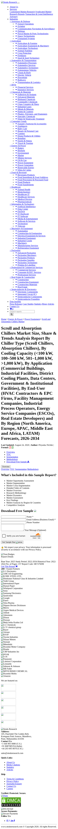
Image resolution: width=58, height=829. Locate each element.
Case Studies (28, 304)
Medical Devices (24, 199)
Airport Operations (25, 24)
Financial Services (25, 87)
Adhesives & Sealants (26, 94)
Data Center (22, 209)
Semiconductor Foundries (28, 299)
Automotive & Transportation (23, 60)
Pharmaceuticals (24, 202)
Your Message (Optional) (35, 530)
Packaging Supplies (26, 260)
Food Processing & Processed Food (32, 180)
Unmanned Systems (26, 38)
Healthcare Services (26, 197)
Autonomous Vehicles (26, 70)
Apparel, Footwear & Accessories (31, 124)
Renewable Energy (25, 167)
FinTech (21, 211)
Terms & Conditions (15, 779)
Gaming (21, 133)
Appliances (22, 126)
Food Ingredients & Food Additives (32, 177)
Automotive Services (26, 65)
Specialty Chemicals (26, 116)
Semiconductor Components (29, 297)
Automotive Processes (27, 63)
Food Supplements (25, 185)
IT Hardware (23, 214)
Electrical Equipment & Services (31, 236)
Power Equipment (25, 163)
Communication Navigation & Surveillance (36, 29)
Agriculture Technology (27, 48)
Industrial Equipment (26, 238)
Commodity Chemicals (27, 102)
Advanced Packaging (26, 253)
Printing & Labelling (26, 265)
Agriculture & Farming (27, 43)
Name (30, 517)
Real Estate (22, 287)
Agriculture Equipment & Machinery (33, 46)
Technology (22, 223)
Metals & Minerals (25, 109)
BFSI (13, 85)
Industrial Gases (24, 107)
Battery (20, 148)
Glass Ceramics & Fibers (28, 104)
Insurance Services (25, 90)
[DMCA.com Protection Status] (11, 806)
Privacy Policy (12, 781)
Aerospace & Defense (20, 21)
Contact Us (14, 306)
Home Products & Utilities (28, 136)
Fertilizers (21, 55)
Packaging (15, 250)
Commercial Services (26, 270)
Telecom (21, 226)
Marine (20, 155)
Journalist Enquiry (14, 784)
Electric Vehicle (24, 75)
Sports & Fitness (24, 141)
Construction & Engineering (29, 233)
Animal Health (23, 189)
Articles (50, 304)
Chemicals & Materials (21, 92)
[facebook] (14, 821)
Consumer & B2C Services (29, 272)
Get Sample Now (9, 542)
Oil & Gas (22, 160)
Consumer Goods (18, 121)
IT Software (22, 216)
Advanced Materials (26, 97)
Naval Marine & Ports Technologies (32, 33)
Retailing (21, 138)
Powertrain (22, 77)
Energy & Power (18, 146)
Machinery (22, 243)
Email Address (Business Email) (41, 519)
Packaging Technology (27, 262)
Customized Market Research (22, 12)
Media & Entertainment (27, 219)
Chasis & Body (24, 72)
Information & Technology (22, 204)
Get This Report (8, 566)
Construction (23, 279)
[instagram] (7, 821)
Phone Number (33, 522)
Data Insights (15, 301)
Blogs (44, 304)
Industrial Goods (24, 241)
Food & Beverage (19, 172)
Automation (22, 231)
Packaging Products (26, 258)
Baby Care (22, 128)
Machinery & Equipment (22, 228)
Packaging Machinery (26, 255)
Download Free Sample (16, 462)
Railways (21, 80)
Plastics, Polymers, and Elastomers (32, 114)
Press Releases (16, 304)
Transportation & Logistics (28, 82)
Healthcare (16, 187)
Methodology (12, 459)
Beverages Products (26, 175)
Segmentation (12, 457)
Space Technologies (26, 36)
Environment (23, 153)
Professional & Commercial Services (27, 267)
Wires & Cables (24, 170)
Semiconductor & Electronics (23, 289)
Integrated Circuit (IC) (27, 294)
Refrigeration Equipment (28, 248)
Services (13, 9)
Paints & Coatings (25, 111)
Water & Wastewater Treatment (30, 119)
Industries (14, 19)
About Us (14, 7)
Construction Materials (27, 284)
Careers (9, 788)
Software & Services (26, 221)
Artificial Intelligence (26, 206)
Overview (10, 452)
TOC (8, 454)
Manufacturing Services (27, 245)
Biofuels (21, 150)
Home (3, 319)
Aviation (21, 26)
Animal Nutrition (24, 51)
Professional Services (26, 275)
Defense (21, 31)
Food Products (23, 182)
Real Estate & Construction (23, 277)
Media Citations (13, 765)
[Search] (11, 314)
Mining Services (24, 158)
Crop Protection (24, 53)
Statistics (38, 304)
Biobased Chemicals (26, 99)
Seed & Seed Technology (28, 58)
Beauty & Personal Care (27, 131)
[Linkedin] (12, 821)
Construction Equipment (28, 282)
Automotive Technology (27, 68)
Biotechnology (23, 192)
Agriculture (16, 41)
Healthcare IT (23, 194)
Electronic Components (27, 292)
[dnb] (4, 795)
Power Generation (25, 165)
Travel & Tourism (25, 143)
